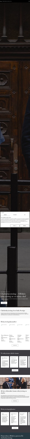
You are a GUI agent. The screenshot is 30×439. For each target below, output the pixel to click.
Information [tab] (15, 214)
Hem (1, 291)
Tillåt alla (24, 225)
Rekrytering (3, 291)
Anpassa (14, 225)
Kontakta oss (4, 302)
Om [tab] (24, 214)
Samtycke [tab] (5, 214)
